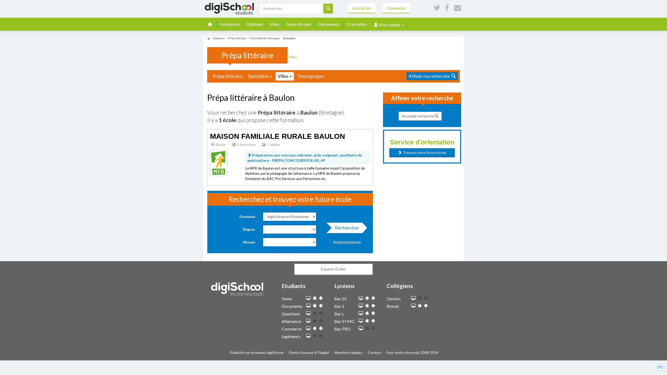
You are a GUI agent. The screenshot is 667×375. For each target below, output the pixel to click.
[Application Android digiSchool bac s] (373, 305)
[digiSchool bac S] (360, 306)
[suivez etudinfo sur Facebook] (447, 8)
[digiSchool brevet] (413, 306)
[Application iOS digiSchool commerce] (315, 328)
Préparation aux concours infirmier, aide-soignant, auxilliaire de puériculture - (305, 157)
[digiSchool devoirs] (413, 298)
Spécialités (259, 76)
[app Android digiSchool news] (321, 298)
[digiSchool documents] (308, 306)
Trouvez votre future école (424, 152)
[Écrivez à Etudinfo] (457, 8)
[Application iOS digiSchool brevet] (420, 305)
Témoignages (310, 76)
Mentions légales (348, 352)
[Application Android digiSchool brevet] (426, 305)
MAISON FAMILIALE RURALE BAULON (277, 136)
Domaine (247, 216)
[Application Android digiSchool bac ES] (373, 298)
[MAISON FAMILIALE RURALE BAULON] (218, 162)
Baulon (219, 144)
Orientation (357, 24)
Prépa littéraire (228, 76)
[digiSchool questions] (308, 313)
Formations (230, 24)
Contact (374, 352)
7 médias (272, 144)
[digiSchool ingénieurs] (308, 336)
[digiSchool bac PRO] (360, 328)
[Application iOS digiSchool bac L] (367, 313)
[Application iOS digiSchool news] (315, 298)
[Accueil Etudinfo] (208, 38)
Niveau (249, 242)
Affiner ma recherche (430, 76)
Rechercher (347, 227)
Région (249, 229)
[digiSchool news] (308, 298)
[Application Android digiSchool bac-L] (373, 313)
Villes (274, 24)
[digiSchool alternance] (308, 321)
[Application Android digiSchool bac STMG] (373, 320)
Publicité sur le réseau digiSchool (256, 352)
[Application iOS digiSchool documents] (315, 305)
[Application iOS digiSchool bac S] (367, 305)
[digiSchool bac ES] (360, 298)
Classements (329, 24)
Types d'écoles (298, 24)
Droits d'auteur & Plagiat (309, 352)
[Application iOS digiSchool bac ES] (367, 298)
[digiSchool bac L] (360, 313)
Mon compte (389, 24)
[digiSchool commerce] (308, 328)
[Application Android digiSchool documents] (321, 305)
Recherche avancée (347, 242)
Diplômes (254, 24)
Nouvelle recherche (418, 116)
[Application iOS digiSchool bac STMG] (367, 320)
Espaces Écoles (333, 269)
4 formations (245, 144)
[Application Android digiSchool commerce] (321, 328)
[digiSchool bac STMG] (360, 321)
